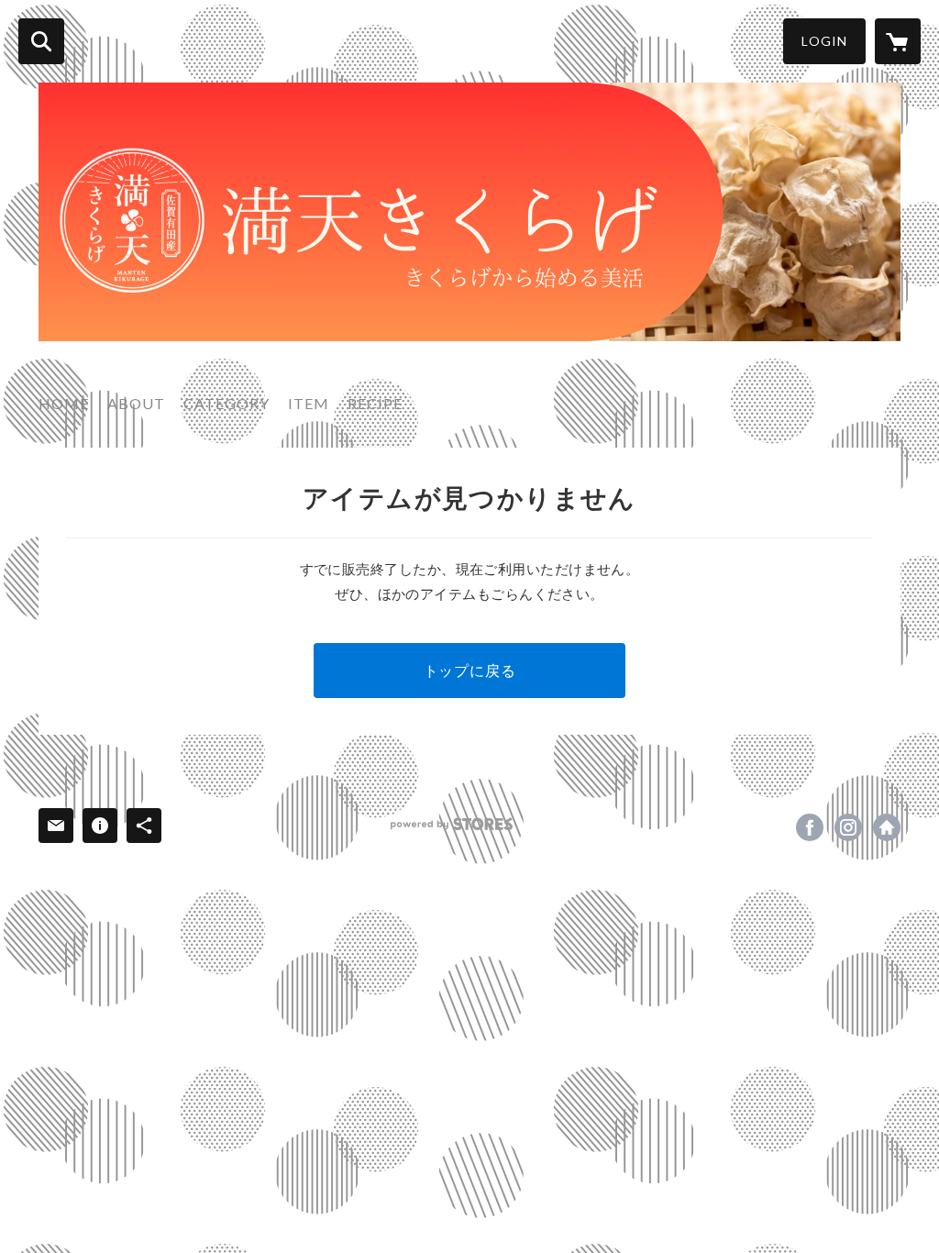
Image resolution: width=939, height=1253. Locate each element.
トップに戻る (470, 670)
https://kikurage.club (886, 827)
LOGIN (824, 41)
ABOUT (136, 403)
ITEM (308, 403)
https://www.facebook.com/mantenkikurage (809, 827)
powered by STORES (451, 824)
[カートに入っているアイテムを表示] (898, 41)
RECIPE (375, 403)
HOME (64, 403)
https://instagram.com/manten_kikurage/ (848, 827)
